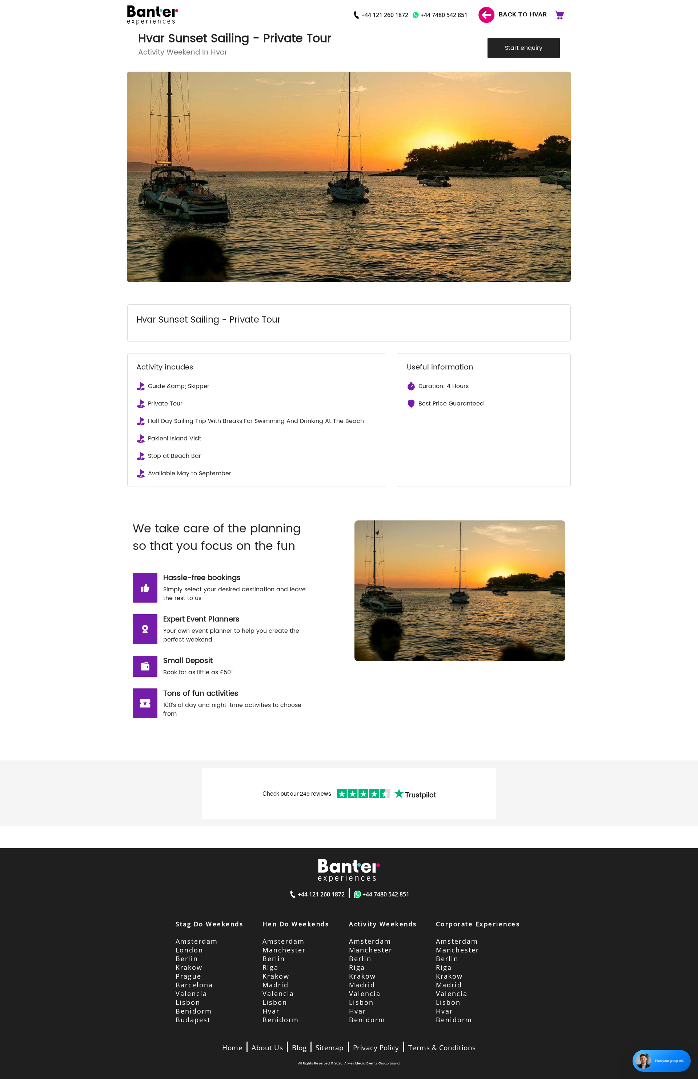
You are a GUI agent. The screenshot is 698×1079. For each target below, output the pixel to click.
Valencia (191, 993)
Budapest (193, 1019)
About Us (267, 1047)
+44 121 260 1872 (384, 15)
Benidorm (194, 1011)
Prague (188, 976)
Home (232, 1047)
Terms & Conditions (442, 1047)
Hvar (271, 1011)
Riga (270, 967)
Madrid (275, 984)
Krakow (189, 967)
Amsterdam (197, 941)
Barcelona (194, 984)
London (189, 950)
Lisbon (188, 1002)
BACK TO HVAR (522, 14)
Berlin (187, 958)
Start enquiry (523, 48)
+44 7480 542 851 (444, 15)
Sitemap (330, 1047)
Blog (299, 1047)
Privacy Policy (376, 1047)
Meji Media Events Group (368, 1063)
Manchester (284, 950)
